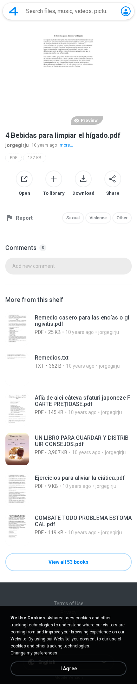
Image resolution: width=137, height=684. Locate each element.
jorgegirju (17, 145)
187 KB (34, 157)
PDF (13, 157)
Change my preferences (34, 653)
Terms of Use (69, 603)
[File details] (68, 329)
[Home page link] (13, 11)
